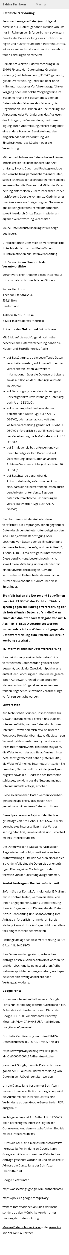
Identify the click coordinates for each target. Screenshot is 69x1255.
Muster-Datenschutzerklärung (22, 1227)
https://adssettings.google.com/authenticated (32, 1189)
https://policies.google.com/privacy (25, 1198)
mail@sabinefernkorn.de (28, 321)
